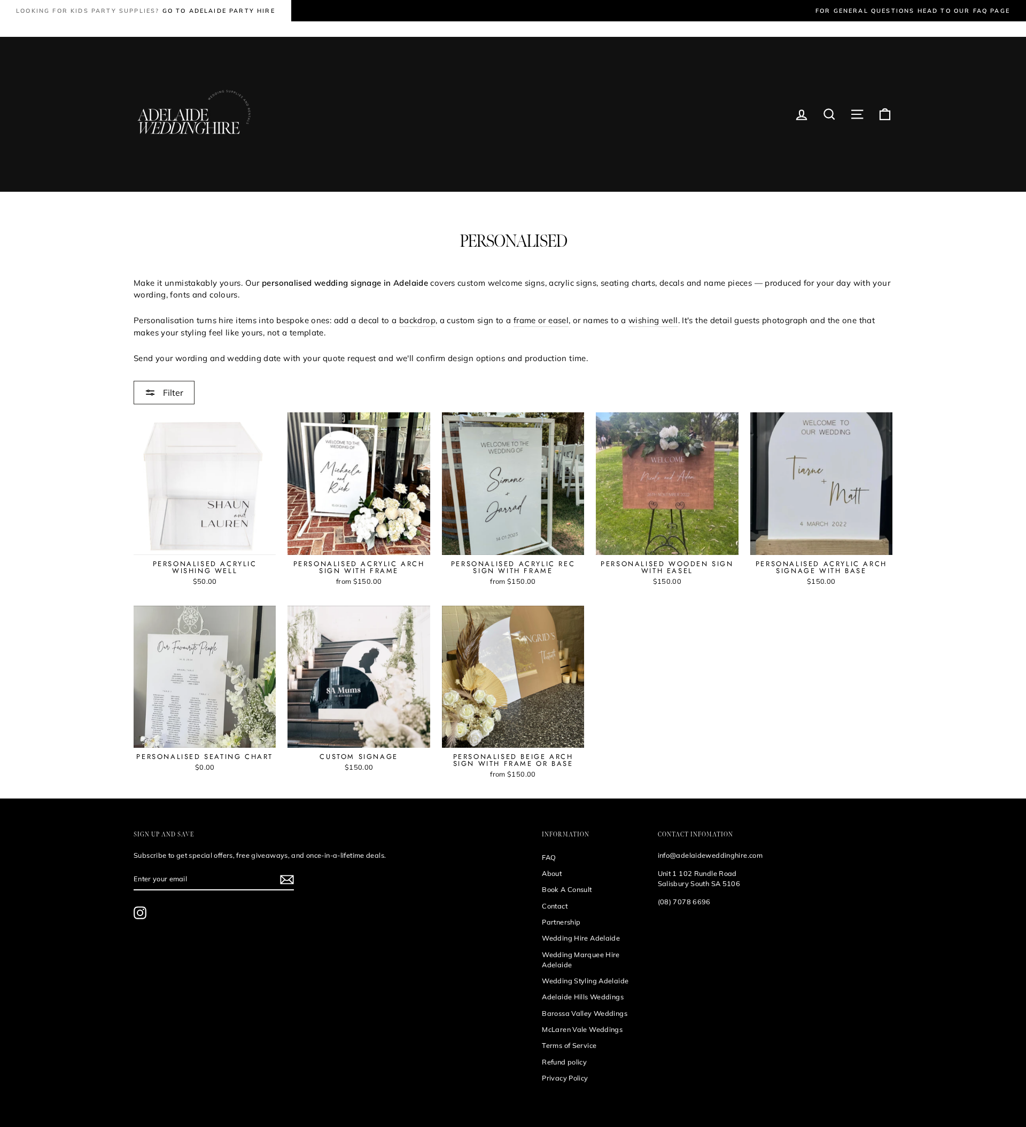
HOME (145, 29)
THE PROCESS (191, 29)
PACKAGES (302, 29)
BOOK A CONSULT (399, 29)
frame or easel (541, 320)
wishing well (653, 320)
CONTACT (458, 29)
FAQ (549, 857)
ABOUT (344, 29)
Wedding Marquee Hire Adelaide (581, 959)
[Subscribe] (287, 879)
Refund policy (564, 1062)
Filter (172, 392)
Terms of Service (569, 1045)
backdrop (417, 320)
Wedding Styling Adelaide (585, 980)
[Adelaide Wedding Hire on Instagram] (140, 912)
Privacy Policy (565, 1078)
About (552, 873)
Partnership (561, 922)
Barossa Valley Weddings (584, 1013)
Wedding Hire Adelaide (581, 938)
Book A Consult (567, 889)
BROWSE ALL (250, 29)
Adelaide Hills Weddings (583, 996)
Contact (555, 906)
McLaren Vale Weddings (582, 1029)
